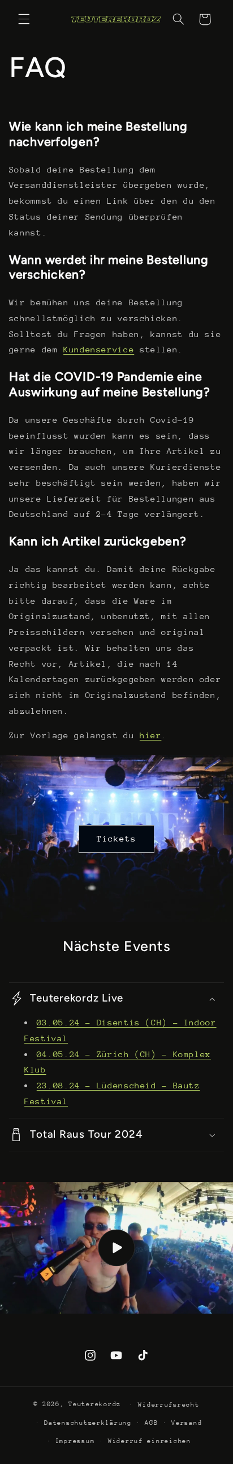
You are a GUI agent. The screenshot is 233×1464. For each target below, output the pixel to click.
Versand (186, 1423)
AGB (151, 1423)
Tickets (116, 838)
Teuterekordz (94, 1404)
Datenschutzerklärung (88, 1423)
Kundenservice (98, 349)
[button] (24, 19)
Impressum (75, 1441)
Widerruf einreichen (149, 1441)
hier (151, 735)
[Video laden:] (116, 1248)
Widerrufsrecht (168, 1404)
